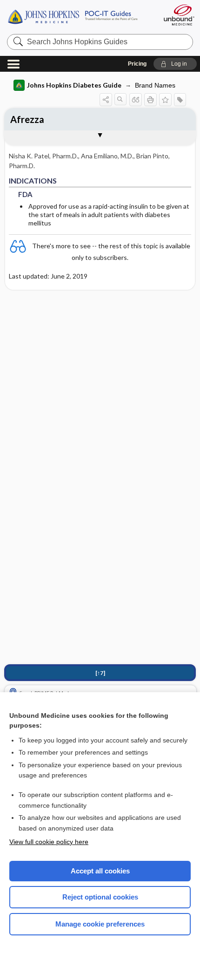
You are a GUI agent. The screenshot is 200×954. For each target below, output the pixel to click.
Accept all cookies (100, 871)
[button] (175, 64)
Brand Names (155, 85)
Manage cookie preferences (100, 924)
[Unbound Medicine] (178, 15)
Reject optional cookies (100, 897)
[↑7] (100, 672)
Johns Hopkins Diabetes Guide (74, 85)
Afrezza (27, 119)
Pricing (137, 64)
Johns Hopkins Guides (80, 16)
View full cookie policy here (48, 841)
